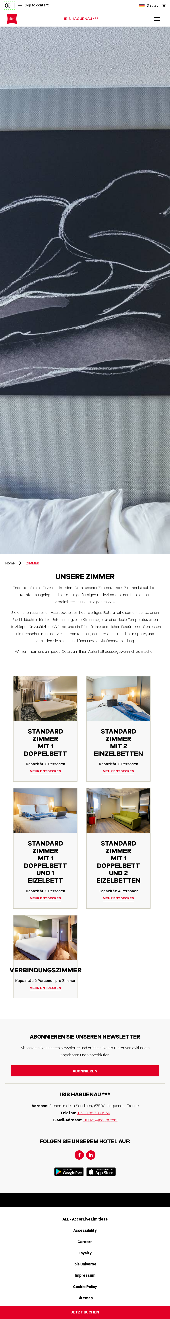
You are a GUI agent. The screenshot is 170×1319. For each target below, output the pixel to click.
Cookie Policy (85, 1287)
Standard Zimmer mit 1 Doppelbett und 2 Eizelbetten (118, 862)
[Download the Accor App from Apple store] (101, 1171)
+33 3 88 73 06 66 (93, 1113)
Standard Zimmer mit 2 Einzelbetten (118, 742)
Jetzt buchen (85, 1312)
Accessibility (85, 1230)
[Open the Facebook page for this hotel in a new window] (79, 1155)
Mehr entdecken (45, 771)
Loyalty (85, 1253)
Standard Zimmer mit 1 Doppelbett (45, 742)
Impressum (85, 1275)
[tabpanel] (85, 290)
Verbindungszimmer (45, 970)
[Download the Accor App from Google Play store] (69, 1171)
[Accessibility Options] (9, 5)
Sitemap (85, 1298)
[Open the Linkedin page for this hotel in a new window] (90, 1155)
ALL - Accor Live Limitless (85, 1219)
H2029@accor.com (100, 1120)
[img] (12, 19)
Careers (85, 1242)
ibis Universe (85, 1264)
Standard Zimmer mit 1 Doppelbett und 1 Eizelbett (45, 862)
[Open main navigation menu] (157, 19)
